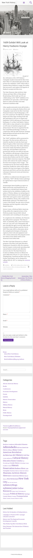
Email (5, 320)
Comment (6, 295)
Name (5, 314)
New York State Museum (12, 482)
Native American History (15, 476)
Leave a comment (8, 269)
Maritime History (14, 470)
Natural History (7, 407)
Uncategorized (7, 415)
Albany (10, 450)
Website (5, 327)
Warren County (19, 498)
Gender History (15, 463)
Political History (17, 494)
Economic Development (10, 391)
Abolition (5, 444)
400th (14, 265)
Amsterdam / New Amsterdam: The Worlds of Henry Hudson (25, 278)
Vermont (13, 498)
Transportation (22, 496)
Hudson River (20, 265)
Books (5, 386)
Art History (18, 455)
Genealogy (22, 463)
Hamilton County (7, 465)
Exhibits (7, 265)
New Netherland (12, 479)
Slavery (10, 496)
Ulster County (7, 498)
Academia (11, 444)
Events (5, 394)
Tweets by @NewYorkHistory (11, 426)
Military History (7, 405)
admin (16, 49)
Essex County (16, 461)
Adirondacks (10, 447)
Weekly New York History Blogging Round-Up (8, 278)
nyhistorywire (10, 488)
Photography (6, 494)
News (4, 410)
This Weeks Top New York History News (15, 524)
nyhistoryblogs (10, 485)
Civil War (26, 455)
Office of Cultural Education (18, 267)
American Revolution (12, 452)
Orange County (15, 491)
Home (5, 352)
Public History (7, 413)
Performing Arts (22, 491)
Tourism (14, 496)
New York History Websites (12, 356)
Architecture (7, 455)
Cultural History (20, 458)
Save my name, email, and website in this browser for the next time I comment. (15, 336)
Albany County (17, 450)
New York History (8, 3)
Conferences (7, 389)
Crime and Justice (7, 458)
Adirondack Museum (20, 444)
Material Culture (24, 470)
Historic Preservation (9, 399)
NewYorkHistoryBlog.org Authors (14, 359)
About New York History (11, 354)
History (5, 402)
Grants (27, 463)
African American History (10, 383)
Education (7, 461)
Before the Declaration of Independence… (15, 512)
